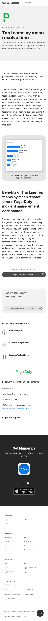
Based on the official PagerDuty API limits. (16, 408)
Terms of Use (9, 616)
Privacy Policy (21, 616)
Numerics (27, 3)
